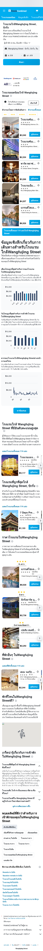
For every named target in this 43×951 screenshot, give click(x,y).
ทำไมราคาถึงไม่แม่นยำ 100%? (17, 934)
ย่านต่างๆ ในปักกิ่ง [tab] (10, 838)
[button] (4, 10)
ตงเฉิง (34, 945)
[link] (21, 232)
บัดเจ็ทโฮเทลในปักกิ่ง (10, 892)
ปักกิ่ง (24, 945)
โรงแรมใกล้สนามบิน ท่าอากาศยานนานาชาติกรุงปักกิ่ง (21, 900)
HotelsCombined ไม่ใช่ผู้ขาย (15, 925)
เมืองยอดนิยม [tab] (32, 832)
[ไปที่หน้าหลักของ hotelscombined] (17, 11)
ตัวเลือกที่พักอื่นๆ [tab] (10, 827)
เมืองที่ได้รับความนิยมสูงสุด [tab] (14, 832)
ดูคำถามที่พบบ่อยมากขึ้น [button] (21, 806)
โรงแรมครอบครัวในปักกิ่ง (12, 889)
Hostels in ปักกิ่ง (9, 872)
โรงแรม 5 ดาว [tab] (24, 843)
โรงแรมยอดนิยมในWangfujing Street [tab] (18, 854)
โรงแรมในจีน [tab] (9, 849)
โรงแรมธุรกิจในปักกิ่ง (10, 882)
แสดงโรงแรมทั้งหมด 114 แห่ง (14, 451)
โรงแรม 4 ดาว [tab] (9, 843)
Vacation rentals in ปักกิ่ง (12, 875)
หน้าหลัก (6, 945)
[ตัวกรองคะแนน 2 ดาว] (5, 115)
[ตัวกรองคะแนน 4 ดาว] (22, 115)
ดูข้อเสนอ (34, 134)
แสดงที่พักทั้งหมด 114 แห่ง (13, 665)
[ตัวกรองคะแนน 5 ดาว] (32, 115)
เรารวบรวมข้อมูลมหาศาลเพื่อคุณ (18, 929)
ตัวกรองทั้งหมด (34, 109)
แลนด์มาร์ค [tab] (8, 860)
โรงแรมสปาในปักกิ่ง (10, 885)
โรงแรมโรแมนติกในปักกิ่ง (12, 879)
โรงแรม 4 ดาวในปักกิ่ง (11, 905)
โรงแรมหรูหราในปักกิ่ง (11, 896)
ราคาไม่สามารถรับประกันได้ (16, 918)
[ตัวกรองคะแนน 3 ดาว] (13, 115)
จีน (13, 945)
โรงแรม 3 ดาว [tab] (26, 838)
